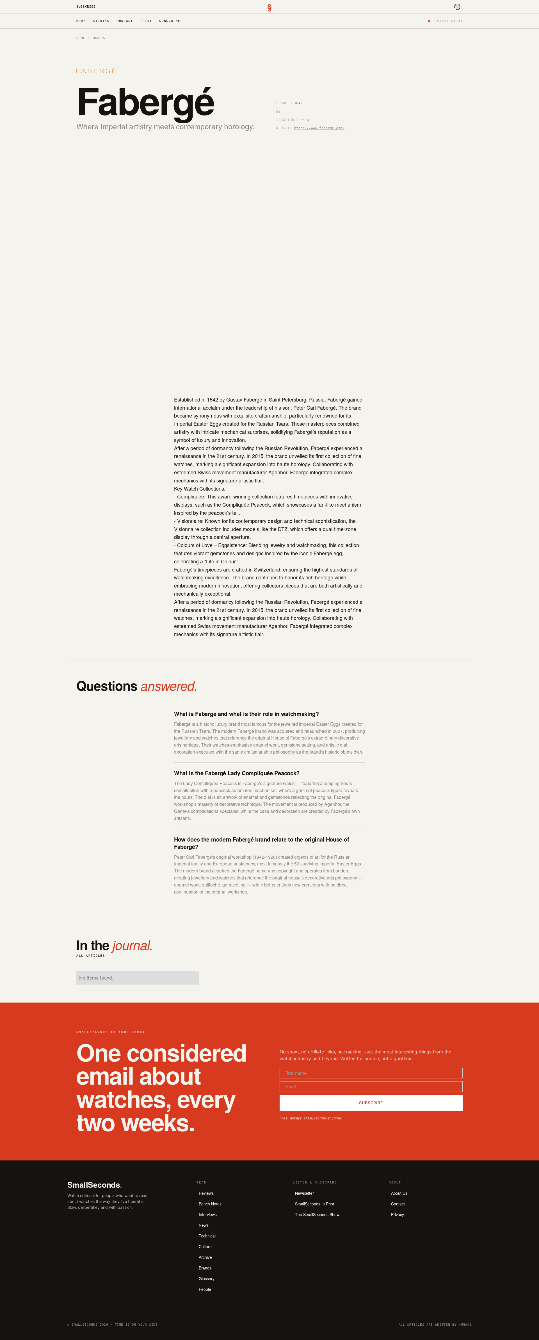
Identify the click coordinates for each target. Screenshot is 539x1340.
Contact (398, 1204)
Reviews (206, 1193)
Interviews (208, 1214)
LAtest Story (449, 21)
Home (81, 21)
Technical (207, 1236)
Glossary (206, 1278)
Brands (98, 38)
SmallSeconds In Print (314, 1204)
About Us (399, 1193)
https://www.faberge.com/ (319, 128)
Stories (101, 21)
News (204, 1225)
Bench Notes (210, 1204)
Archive (205, 1257)
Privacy (397, 1214)
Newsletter (304, 1193)
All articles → (93, 956)
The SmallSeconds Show (317, 1214)
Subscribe (86, 6)
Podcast (125, 21)
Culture (205, 1246)
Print (146, 21)
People (205, 1289)
